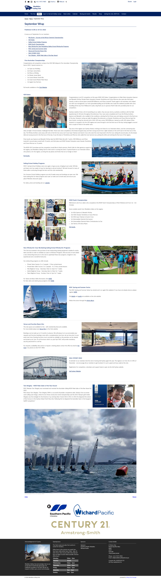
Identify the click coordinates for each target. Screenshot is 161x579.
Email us (53, 1)
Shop (100, 14)
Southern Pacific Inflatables (88, 546)
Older (26, 497)
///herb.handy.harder (114, 553)
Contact (124, 14)
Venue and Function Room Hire (37, 51)
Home (26, 14)
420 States (31, 40)
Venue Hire (43, 329)
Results (95, 14)
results (80, 296)
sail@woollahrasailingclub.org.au (120, 557)
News (39, 14)
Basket (130, 1)
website (47, 183)
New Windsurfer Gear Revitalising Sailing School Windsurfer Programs (48, 46)
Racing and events (85, 14)
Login (134, 1)
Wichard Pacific (85, 548)
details (73, 296)
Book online (67, 14)
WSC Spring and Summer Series (37, 48)
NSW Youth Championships (36, 44)
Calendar (75, 14)
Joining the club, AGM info (111, 14)
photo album (90, 300)
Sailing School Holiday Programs (37, 42)
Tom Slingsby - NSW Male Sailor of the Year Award (43, 55)
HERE (50, 278)
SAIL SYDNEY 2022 (34, 53)
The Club (32, 14)
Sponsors (83, 545)
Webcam (61, 1)
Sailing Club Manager (131, 577)
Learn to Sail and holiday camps (52, 14)
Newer (134, 497)
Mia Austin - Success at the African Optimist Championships (45, 37)
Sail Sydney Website (75, 371)
